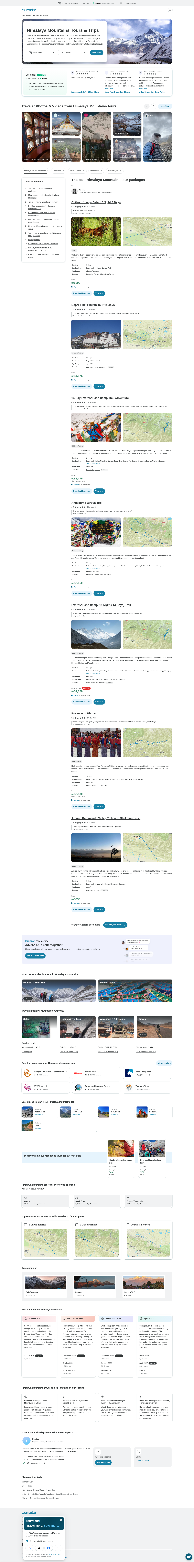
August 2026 (29, 1356)
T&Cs (50, 1554)
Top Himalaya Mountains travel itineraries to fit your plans (44, 234)
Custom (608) (27, 1052)
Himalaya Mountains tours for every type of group (45, 227)
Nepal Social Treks (93, 890)
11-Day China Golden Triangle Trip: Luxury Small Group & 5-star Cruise (50, 1494)
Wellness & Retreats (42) (108, 1052)
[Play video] (36, 136)
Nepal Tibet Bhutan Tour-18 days (117, 92)
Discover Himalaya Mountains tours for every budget (43, 221)
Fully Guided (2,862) (68, 1047)
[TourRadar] (29, 10)
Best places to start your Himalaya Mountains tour (41, 214)
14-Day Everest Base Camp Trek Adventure (151, 92)
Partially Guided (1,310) (107, 1047)
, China (93, 361)
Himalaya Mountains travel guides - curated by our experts (42, 249)
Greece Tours (27, 1486)
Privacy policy (57, 1554)
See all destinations (93, 463)
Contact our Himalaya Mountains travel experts (43, 256)
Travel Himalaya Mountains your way (43, 202)
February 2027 (107, 1370)
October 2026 (68, 1363)
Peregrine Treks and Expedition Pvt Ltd (100, 274)
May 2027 (143, 1370)
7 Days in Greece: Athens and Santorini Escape (40, 1498)
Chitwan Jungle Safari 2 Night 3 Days (85, 92)
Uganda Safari (27, 1482)
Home (23, 15)
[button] (121, 287)
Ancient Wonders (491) (31, 1047)
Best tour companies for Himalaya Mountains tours (41, 207)
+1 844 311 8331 (142, 1461)
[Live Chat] (188, 1556)
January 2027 (106, 1363)
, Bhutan (98, 361)
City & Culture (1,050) (144, 1047)
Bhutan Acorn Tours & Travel (96, 785)
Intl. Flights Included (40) (146, 1052)
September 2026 (69, 1356)
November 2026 (69, 1370)
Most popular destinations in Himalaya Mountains (43, 196)
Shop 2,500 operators (70, 3)
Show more (28, 1347)
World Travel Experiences (95, 682)
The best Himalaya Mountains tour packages (42, 189)
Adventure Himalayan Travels (96, 367)
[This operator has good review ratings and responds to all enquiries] (111, 367)
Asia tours (29, 15)
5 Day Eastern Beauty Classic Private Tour (38, 1490)
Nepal (88, 361)
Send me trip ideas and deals (41, 1541)
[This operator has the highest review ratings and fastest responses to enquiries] (105, 470)
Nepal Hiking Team (93, 470)
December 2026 (107, 1356)
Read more (109, 88)
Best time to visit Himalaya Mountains (43, 244)
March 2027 (144, 1356)
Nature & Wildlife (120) (69, 1052)
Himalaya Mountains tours (41, 15)
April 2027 (143, 1363)
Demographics (34, 240)
